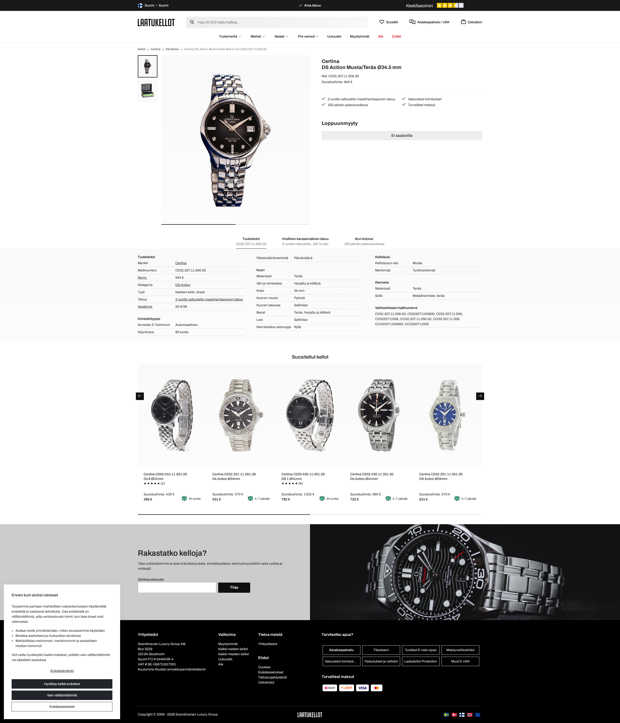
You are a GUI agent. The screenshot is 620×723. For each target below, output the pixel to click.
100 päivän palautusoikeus (347, 105)
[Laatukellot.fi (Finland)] (462, 714)
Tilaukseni (381, 650)
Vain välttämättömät (62, 695)
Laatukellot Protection (420, 661)
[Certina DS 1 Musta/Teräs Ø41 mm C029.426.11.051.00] (309, 415)
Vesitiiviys (145, 306)
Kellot (142, 49)
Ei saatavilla (401, 135)
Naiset (279, 36)
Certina (156, 49)
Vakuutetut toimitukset (424, 99)
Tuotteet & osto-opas (420, 650)
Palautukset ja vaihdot (381, 661)
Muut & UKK (460, 661)
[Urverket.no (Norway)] (470, 714)
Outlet (396, 36)
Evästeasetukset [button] (270, 672)
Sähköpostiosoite (151, 579)
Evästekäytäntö (62, 671)
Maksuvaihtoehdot (460, 650)
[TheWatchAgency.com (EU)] (477, 714)
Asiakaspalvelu (341, 650)
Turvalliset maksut (421, 105)
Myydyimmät (359, 36)
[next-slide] (480, 396)
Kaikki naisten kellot (233, 649)
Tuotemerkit (228, 36)
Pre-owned (306, 36)
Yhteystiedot (267, 644)
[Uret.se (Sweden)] (447, 714)
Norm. (142, 277)
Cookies (264, 667)
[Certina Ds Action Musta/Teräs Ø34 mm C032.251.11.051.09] (241, 415)
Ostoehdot (266, 682)
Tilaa (234, 587)
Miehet (256, 36)
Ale (380, 36)
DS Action (172, 49)
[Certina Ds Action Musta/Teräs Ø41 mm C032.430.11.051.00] (378, 415)
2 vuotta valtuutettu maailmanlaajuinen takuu (361, 99)
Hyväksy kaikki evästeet (62, 684)
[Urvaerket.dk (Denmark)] (454, 714)
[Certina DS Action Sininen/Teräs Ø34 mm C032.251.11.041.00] (447, 415)
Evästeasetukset (62, 706)
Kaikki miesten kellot (233, 654)
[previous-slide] (140, 396)
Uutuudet (334, 36)
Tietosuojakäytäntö (272, 677)
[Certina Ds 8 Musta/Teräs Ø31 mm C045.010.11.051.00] (172, 415)
